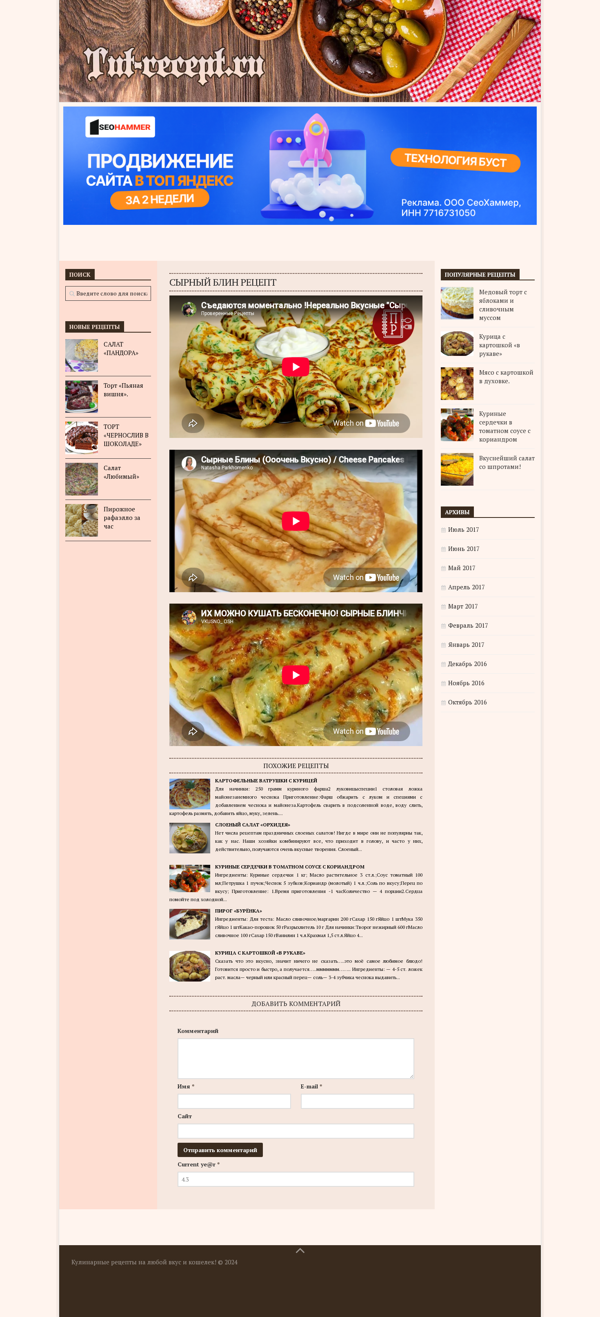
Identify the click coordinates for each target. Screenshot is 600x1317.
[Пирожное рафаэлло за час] (81, 520)
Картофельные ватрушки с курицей (266, 780)
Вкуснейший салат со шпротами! (507, 462)
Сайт (185, 1116)
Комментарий (198, 1031)
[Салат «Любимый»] (81, 479)
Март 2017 (463, 606)
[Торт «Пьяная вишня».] (81, 396)
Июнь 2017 (464, 548)
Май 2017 (462, 568)
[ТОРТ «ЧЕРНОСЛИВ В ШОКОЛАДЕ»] (81, 438)
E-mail (311, 1086)
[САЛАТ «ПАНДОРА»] (81, 355)
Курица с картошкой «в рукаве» (260, 953)
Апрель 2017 (466, 587)
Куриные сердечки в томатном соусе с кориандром (289, 867)
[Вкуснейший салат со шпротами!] (457, 469)
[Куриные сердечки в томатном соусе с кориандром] (457, 425)
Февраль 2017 (468, 625)
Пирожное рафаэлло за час (122, 517)
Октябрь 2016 (467, 702)
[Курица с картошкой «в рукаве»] (457, 343)
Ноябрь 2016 (466, 683)
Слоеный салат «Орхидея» (252, 825)
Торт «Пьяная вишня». (123, 389)
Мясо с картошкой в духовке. (506, 376)
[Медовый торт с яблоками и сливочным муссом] (457, 303)
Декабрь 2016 (467, 664)
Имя (186, 1086)
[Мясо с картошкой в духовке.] (457, 383)
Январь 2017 (466, 644)
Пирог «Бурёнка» (238, 911)
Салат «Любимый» (121, 472)
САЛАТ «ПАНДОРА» (121, 348)
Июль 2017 (463, 529)
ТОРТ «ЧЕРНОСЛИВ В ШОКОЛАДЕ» (126, 435)
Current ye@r (199, 1164)
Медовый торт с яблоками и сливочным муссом (503, 305)
